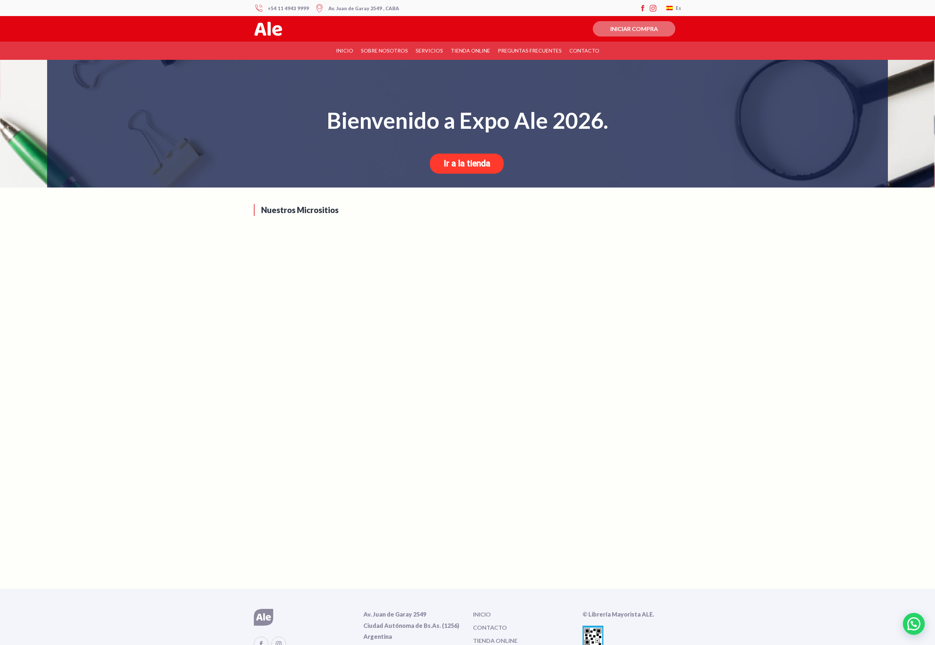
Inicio (344, 50)
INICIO (482, 614)
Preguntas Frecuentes (530, 50)
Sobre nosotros (384, 50)
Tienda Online (470, 50)
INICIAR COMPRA (634, 28)
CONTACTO (490, 627)
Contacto (584, 50)
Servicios (429, 50)
